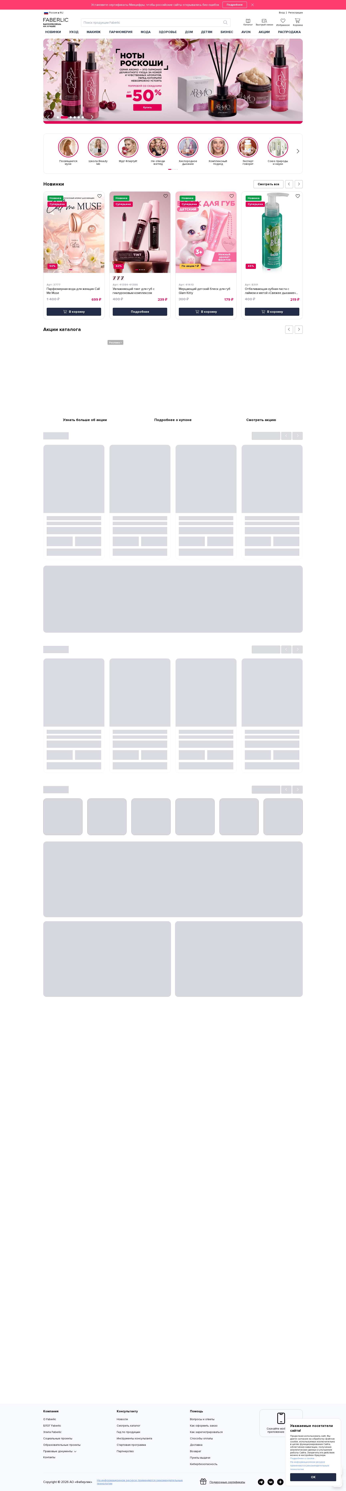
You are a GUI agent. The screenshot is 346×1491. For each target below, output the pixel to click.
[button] (173, 5)
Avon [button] (245, 32)
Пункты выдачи (200, 1457)
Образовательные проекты (61, 1445)
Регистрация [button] (295, 12)
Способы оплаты (201, 1438)
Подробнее (235, 4)
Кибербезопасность (203, 1464)
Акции (264, 32)
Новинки (53, 32)
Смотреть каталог (128, 1425)
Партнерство (125, 1451)
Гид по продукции (128, 1432)
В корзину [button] (77, 312)
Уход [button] (73, 32)
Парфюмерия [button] (120, 32)
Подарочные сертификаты (227, 1482)
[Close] (252, 4)
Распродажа (289, 32)
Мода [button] (146, 32)
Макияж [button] (94, 32)
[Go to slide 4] (175, 169)
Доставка (196, 1445)
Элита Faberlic (52, 1432)
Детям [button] (206, 32)
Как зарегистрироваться (206, 1432)
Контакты (49, 1457)
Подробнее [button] (140, 312)
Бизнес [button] (227, 32)
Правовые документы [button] (57, 1451)
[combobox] (152, 23)
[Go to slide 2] (172, 169)
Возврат (195, 1451)
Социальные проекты (57, 1438)
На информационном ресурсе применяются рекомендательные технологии (140, 1482)
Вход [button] (282, 12)
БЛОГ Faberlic (52, 1425)
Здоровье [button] (168, 32)
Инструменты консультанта (134, 1438)
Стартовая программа (131, 1445)
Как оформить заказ (203, 1425)
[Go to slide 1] (169, 169)
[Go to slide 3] (174, 169)
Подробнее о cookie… (303, 1458)
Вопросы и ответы (202, 1419)
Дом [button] (189, 32)
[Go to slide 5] (177, 169)
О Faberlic (49, 1419)
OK (313, 1477)
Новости (122, 1419)
